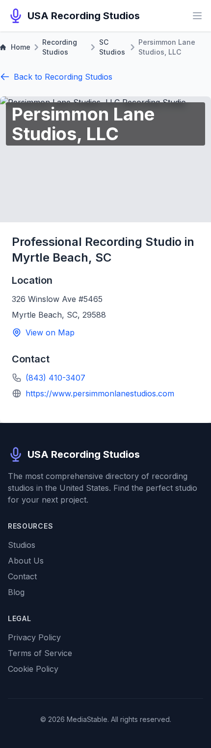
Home (20, 47)
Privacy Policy (34, 637)
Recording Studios (59, 47)
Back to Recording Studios (63, 77)
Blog (16, 592)
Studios (21, 545)
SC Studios (112, 47)
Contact (22, 576)
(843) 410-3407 (55, 378)
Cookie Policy (33, 669)
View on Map (50, 332)
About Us (26, 561)
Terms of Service (40, 653)
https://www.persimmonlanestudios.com (100, 393)
